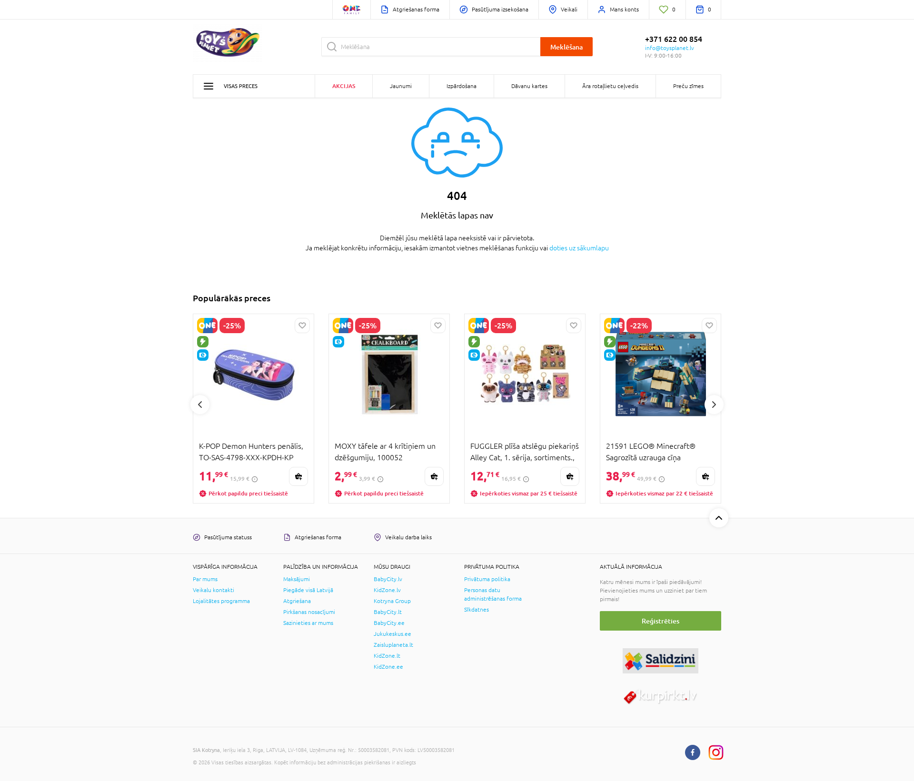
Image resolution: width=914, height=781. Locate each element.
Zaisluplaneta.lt (393, 645)
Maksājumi (296, 579)
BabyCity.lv (388, 579)
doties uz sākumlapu (579, 248)
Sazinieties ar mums (308, 623)
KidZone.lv (387, 590)
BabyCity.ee (389, 623)
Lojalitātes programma (221, 601)
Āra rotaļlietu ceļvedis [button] (610, 86)
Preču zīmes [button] (688, 86)
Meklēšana (566, 47)
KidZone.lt (387, 655)
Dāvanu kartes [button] (529, 86)
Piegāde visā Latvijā (308, 590)
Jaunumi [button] (401, 86)
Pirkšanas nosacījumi (309, 612)
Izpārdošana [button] (462, 86)
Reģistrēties (660, 621)
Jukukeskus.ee (392, 634)
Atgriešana (297, 601)
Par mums (205, 579)
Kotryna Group (392, 601)
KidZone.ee (388, 666)
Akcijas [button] (343, 85)
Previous (199, 404)
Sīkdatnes (476, 609)
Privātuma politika (487, 579)
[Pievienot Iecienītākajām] (302, 325)
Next (714, 404)
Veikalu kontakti (213, 590)
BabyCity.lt (388, 612)
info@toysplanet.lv (669, 48)
